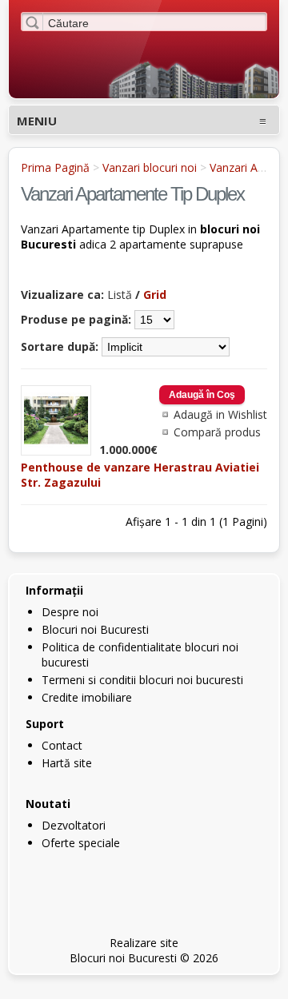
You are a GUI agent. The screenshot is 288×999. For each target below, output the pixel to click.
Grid (154, 294)
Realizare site (144, 942)
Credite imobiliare (87, 697)
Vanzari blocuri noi (149, 167)
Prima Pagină (55, 167)
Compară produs (217, 432)
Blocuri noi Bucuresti (95, 629)
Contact (62, 745)
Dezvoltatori (74, 825)
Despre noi (70, 611)
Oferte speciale (81, 842)
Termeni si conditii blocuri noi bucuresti (142, 679)
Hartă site (67, 762)
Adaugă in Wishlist (220, 414)
